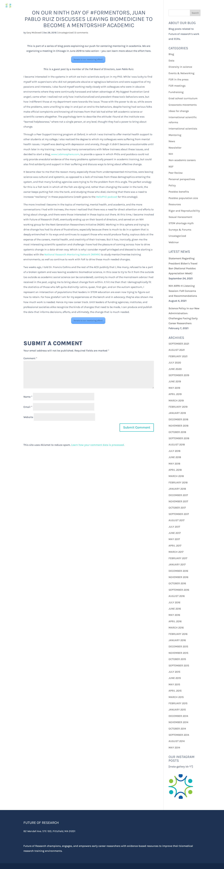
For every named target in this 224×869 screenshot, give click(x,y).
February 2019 (178, 406)
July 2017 (174, 526)
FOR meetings (177, 85)
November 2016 (178, 577)
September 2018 (179, 438)
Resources (175, 204)
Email (27, 406)
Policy (172, 185)
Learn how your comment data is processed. (97, 444)
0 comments (81, 32)
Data (171, 60)
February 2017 (178, 558)
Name (27, 396)
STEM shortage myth (181, 223)
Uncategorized (65, 32)
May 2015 (174, 684)
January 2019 (177, 413)
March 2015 (176, 697)
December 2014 (178, 716)
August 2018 (177, 444)
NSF (171, 166)
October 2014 (177, 728)
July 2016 (174, 602)
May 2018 (174, 463)
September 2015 (179, 665)
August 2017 (176, 520)
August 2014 (177, 741)
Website (28, 417)
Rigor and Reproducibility (184, 210)
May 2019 (174, 387)
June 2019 (175, 381)
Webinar (174, 242)
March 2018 (176, 476)
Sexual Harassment (180, 217)
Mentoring (175, 135)
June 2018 (175, 457)
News (172, 141)
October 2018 (177, 432)
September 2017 (179, 514)
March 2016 (176, 627)
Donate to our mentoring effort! (88, 59)
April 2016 (175, 621)
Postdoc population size (183, 198)
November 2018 (178, 425)
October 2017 (177, 507)
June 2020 (175, 369)
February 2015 (178, 703)
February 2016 (178, 634)
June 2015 (175, 678)
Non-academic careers (182, 160)
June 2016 (175, 608)
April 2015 (175, 690)
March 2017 (176, 551)
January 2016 (177, 640)
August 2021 (177, 349)
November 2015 (178, 652)
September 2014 (179, 734)
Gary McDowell (34, 32)
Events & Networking (181, 73)
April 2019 (175, 394)
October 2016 (177, 583)
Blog (171, 54)
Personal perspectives (182, 179)
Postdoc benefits (179, 191)
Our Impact (182, 5)
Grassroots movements (183, 104)
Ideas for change (179, 111)
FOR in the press (178, 79)
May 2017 (174, 539)
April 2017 (175, 545)
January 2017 (177, 564)
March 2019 (176, 400)
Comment (30, 358)
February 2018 (178, 482)
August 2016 (177, 596)
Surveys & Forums (180, 229)
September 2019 (179, 375)
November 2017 (178, 501)
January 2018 (177, 488)
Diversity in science (180, 66)
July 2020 (175, 362)
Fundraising (176, 92)
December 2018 (178, 419)
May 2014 (174, 747)
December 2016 (178, 570)
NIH (171, 153)
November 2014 (178, 722)
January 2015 (177, 709)
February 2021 (178, 356)
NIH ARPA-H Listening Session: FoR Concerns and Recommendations (183, 290)
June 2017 (175, 532)
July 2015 (174, 671)
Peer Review (176, 172)
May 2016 (174, 614)
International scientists (183, 128)
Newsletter (175, 147)
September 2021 (179, 343)
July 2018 (174, 450)
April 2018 (175, 469)
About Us (203, 5)
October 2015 (177, 659)
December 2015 (178, 646)
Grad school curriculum (183, 98)
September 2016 (179, 589)
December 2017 (178, 495)
